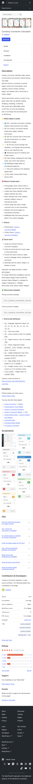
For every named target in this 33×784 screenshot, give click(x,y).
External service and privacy (11, 562)
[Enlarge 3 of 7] (13, 473)
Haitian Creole (10, 759)
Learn (3, 726)
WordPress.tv (7, 736)
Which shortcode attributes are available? (9, 556)
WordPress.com (8, 742)
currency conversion (25, 627)
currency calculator (26, 624)
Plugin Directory (6, 8)
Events (19, 730)
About (4, 711)
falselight (7, 34)
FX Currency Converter (11, 425)
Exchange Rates (9, 420)
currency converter (25, 631)
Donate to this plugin (8, 700)
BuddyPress (6, 751)
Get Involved (21, 726)
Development (8, 60)
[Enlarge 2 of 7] (13, 451)
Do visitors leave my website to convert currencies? (11, 536)
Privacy (4, 721)
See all (29, 670)
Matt (4, 745)
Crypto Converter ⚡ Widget (13, 404)
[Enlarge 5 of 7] (29, 436)
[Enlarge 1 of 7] (13, 436)
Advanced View (7, 640)
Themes (20, 714)
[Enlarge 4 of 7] (13, 495)
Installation (7, 55)
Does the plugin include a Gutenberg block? (9, 568)
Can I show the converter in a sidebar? (9, 529)
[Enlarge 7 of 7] (29, 480)
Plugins (19, 717)
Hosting (4, 717)
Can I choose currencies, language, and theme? (10, 549)
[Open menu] (30, 2)
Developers (5, 733)
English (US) (27, 620)
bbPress (5, 748)
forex (29, 635)
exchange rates (22, 635)
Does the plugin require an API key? (13, 543)
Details (6, 46)
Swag (20, 736)
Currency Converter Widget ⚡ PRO (16, 412)
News (3, 714)
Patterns (20, 721)
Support (6, 65)
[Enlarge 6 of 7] (29, 458)
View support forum (8, 684)
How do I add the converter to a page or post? (11, 523)
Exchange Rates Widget (12, 423)
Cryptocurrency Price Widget (13, 407)
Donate (20, 733)
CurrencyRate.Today (8, 396)
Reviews (6, 51)
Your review (5, 670)
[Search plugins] (20, 14)
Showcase (20, 711)
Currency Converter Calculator (14, 409)
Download (6, 39)
